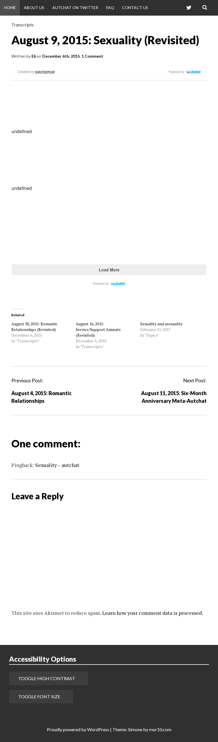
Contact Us (135, 7)
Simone (135, 729)
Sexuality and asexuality (161, 323)
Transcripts (22, 24)
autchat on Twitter (75, 7)
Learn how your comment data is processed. (152, 612)
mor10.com (160, 729)
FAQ (110, 7)
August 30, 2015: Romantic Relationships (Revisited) (34, 326)
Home (10, 7)
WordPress (98, 729)
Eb (34, 56)
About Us (34, 7)
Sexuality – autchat (57, 465)
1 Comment (92, 56)
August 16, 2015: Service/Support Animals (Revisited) (98, 329)
